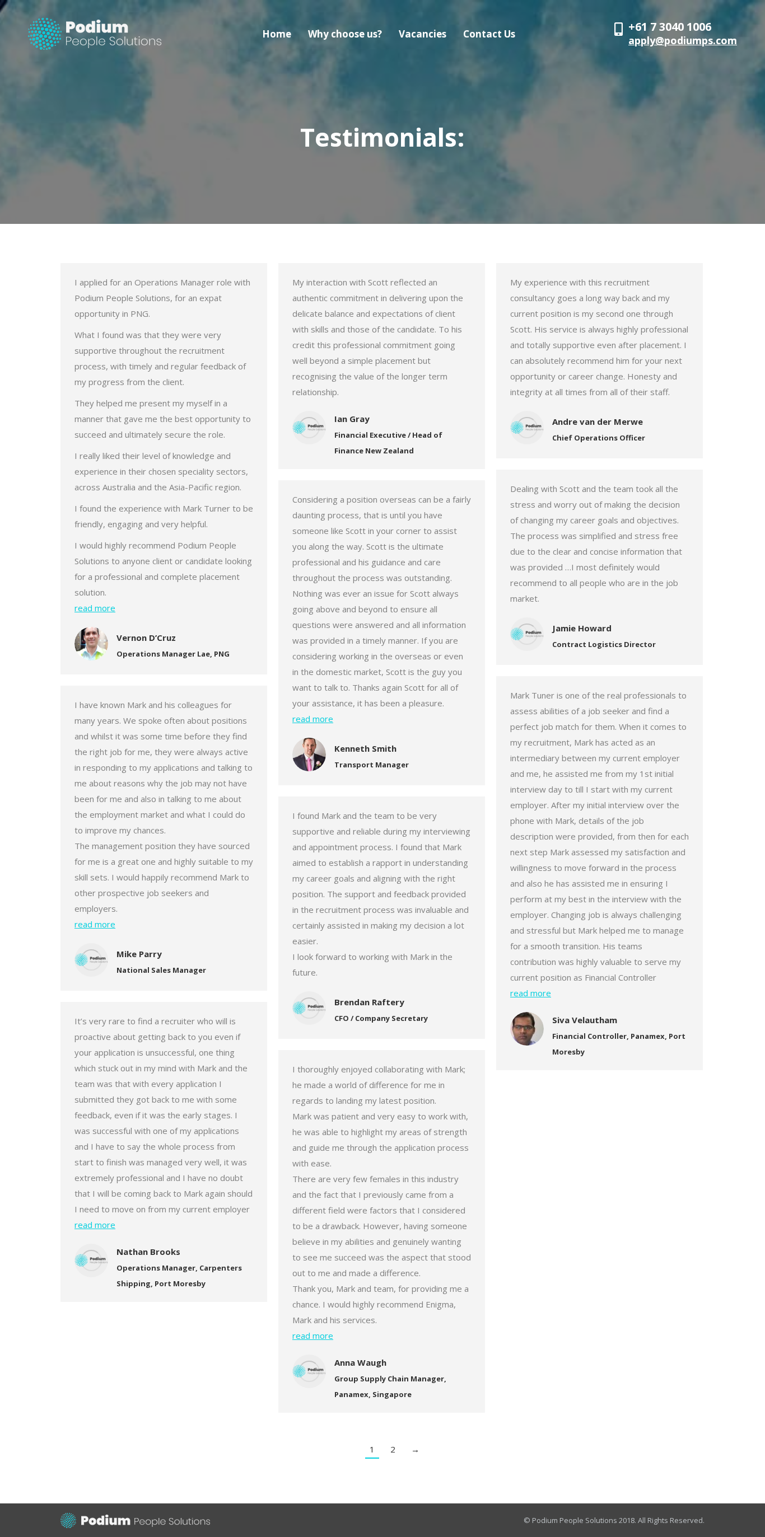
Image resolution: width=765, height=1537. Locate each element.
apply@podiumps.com (682, 40)
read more (94, 607)
